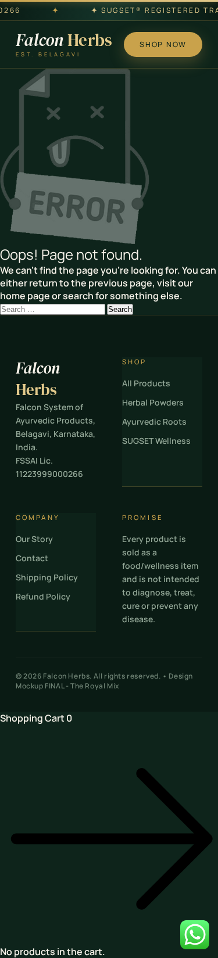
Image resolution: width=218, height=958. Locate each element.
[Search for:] (53, 308)
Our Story (34, 538)
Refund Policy (43, 596)
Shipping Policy (47, 577)
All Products (146, 383)
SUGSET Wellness (156, 440)
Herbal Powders (153, 402)
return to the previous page (90, 283)
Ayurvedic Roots (154, 421)
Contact (32, 558)
